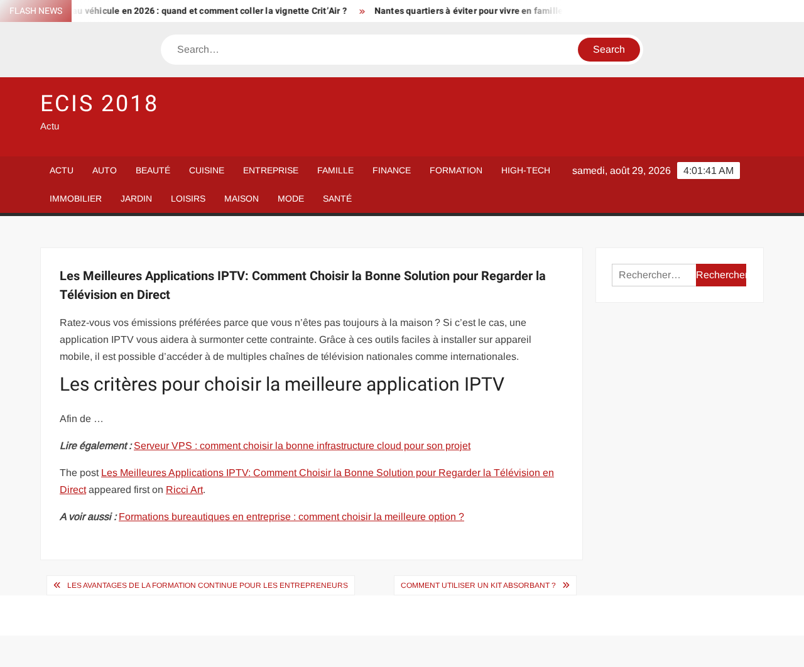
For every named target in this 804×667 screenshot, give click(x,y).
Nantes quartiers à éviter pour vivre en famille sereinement (487, 11)
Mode (291, 198)
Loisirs (188, 198)
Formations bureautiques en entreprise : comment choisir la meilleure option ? (291, 516)
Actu (61, 170)
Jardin (136, 198)
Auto (104, 170)
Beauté (153, 170)
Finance (391, 170)
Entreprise (270, 170)
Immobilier (76, 198)
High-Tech (525, 170)
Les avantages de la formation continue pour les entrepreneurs (207, 585)
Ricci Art (184, 489)
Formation (456, 170)
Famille (335, 170)
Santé (337, 198)
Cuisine (206, 170)
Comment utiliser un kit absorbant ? (478, 585)
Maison (241, 198)
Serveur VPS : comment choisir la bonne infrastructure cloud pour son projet (302, 445)
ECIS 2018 (99, 104)
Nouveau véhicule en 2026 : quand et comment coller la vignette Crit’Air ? (188, 11)
